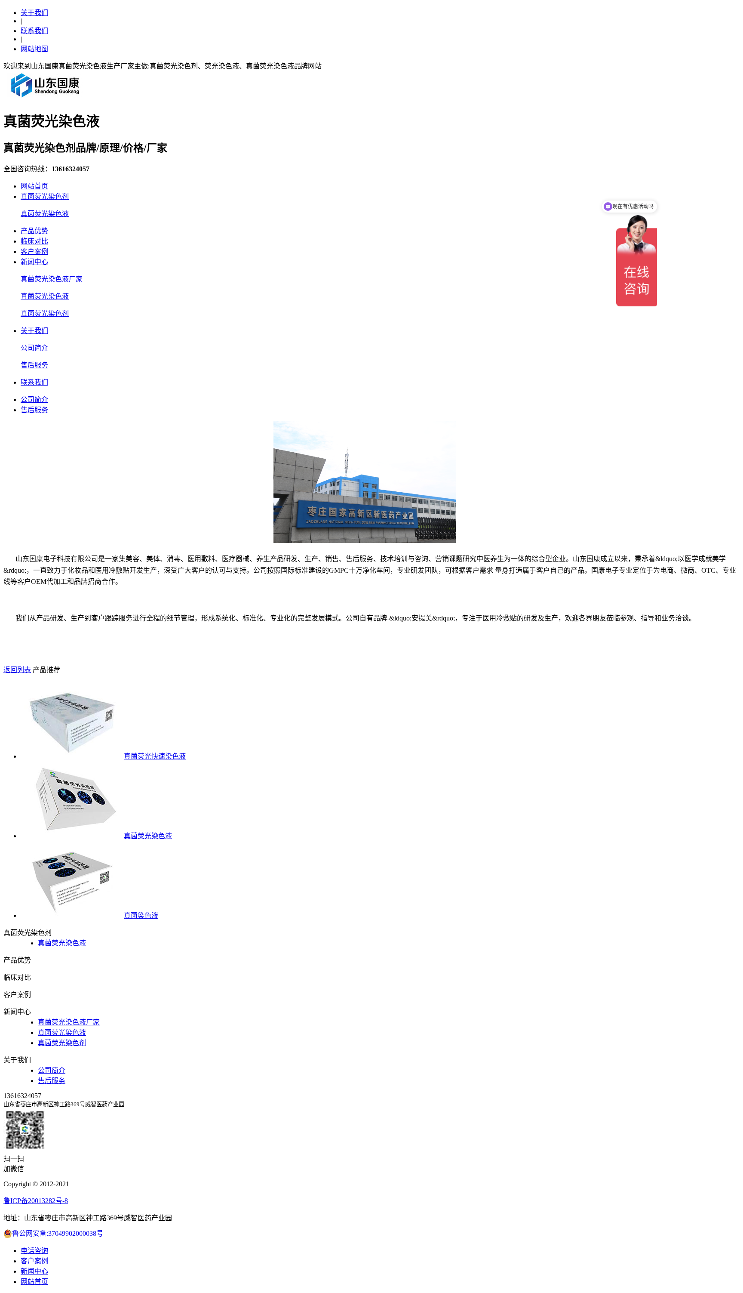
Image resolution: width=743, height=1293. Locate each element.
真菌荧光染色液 (45, 213)
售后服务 (34, 365)
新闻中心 (34, 261)
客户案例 (34, 251)
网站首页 (34, 186)
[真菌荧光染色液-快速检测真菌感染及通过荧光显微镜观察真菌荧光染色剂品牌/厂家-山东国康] (45, 97)
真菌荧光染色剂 (45, 196)
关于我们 (34, 12)
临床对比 (34, 241)
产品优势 (34, 231)
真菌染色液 (141, 915)
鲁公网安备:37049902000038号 (57, 1233)
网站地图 (34, 48)
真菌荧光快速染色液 (155, 756)
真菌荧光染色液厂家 (52, 279)
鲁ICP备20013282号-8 (35, 1200)
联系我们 (34, 30)
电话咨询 (34, 1250)
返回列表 (17, 669)
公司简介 (34, 348)
